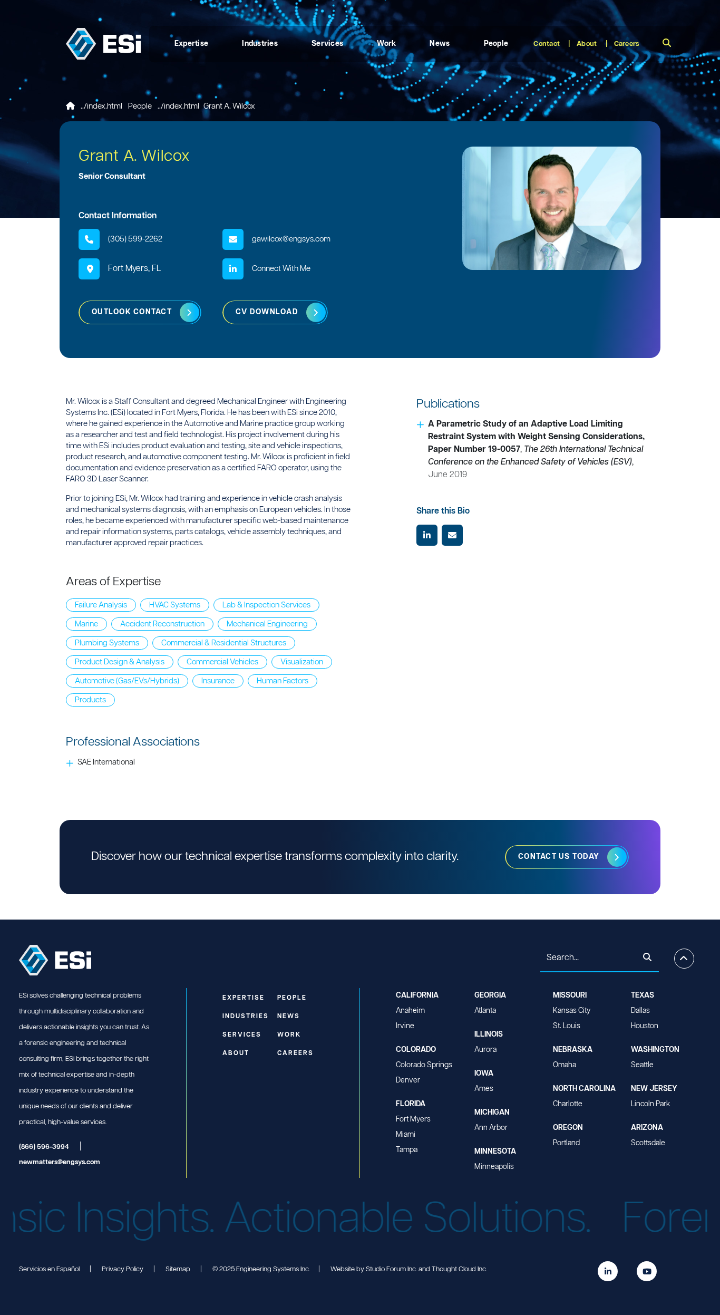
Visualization (301, 662)
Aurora (485, 1049)
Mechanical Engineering (267, 624)
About (587, 44)
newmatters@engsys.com (59, 1162)
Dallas (640, 1010)
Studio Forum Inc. (391, 1269)
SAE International (106, 762)
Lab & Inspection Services (266, 605)
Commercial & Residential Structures (223, 643)
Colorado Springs (424, 1065)
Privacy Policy (122, 1269)
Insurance (218, 681)
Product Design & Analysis (119, 662)
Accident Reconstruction (162, 624)
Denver (408, 1080)
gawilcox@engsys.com (291, 239)
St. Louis (566, 1026)
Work (386, 43)
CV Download (267, 312)
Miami (405, 1134)
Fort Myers (413, 1119)
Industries (260, 43)
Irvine (405, 1026)
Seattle (642, 1065)
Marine (86, 624)
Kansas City (571, 1010)
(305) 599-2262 (135, 239)
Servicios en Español (49, 1269)
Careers (626, 44)
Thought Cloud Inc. (459, 1269)
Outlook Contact (132, 312)
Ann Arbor (491, 1128)
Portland (566, 1143)
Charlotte (567, 1104)
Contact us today (558, 856)
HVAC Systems (174, 605)
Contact (546, 44)
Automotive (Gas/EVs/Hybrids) (127, 681)
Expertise (191, 43)
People (496, 43)
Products (90, 700)
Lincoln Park (650, 1104)
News (440, 43)
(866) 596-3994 (44, 1147)
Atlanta (485, 1010)
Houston (644, 1026)
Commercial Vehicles (222, 662)
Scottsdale (648, 1143)
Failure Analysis (101, 605)
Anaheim (410, 1010)
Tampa (406, 1150)
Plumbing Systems (107, 643)
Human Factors (282, 681)
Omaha (564, 1065)
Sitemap (178, 1269)
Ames (483, 1088)
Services (327, 43)
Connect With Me (281, 269)
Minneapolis (494, 1167)
